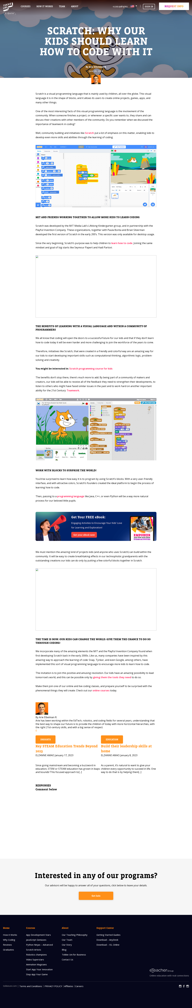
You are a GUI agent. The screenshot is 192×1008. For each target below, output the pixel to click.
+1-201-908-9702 (120, 6)
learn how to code (121, 243)
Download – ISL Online (107, 944)
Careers (79, 986)
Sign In (149, 6)
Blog (64, 949)
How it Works (10, 934)
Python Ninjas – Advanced (39, 944)
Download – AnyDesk (107, 939)
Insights (45, 739)
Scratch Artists (33, 949)
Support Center (105, 928)
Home (6, 928)
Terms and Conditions (30, 986)
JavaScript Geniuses (36, 939)
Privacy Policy (53, 986)
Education (112, 739)
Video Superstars (35, 959)
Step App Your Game (37, 974)
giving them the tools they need (112, 677)
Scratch (89, 133)
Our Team (67, 939)
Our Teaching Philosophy (74, 934)
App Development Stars (38, 934)
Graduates (8, 949)
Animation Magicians (36, 964)
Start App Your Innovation (39, 969)
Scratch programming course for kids (90, 368)
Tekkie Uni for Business (74, 954)
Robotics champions (36, 954)
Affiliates (68, 986)
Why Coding (9, 939)
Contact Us (67, 959)
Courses (25, 6)
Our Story (67, 944)
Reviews (7, 944)
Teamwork (73, 390)
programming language (70, 496)
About (65, 928)
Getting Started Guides (108, 934)
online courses (101, 690)
